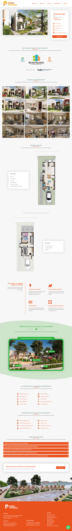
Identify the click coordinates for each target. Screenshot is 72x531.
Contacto (65, 3)
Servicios (49, 3)
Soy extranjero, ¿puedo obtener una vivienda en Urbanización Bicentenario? (20, 452)
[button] (25, 22)
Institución (34, 3)
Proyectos (42, 3)
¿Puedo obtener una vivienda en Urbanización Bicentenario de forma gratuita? (21, 446)
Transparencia (57, 3)
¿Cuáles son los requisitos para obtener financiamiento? (16, 443)
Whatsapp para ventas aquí (8, 524)
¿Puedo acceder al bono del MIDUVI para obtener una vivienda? (18, 449)
